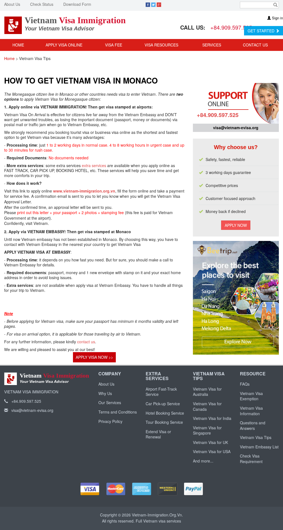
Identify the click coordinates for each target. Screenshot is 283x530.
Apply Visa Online (64, 45)
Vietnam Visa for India (212, 418)
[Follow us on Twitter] (153, 4)
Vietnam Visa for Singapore (207, 430)
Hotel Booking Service (165, 413)
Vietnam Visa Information (251, 410)
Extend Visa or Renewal (158, 434)
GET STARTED (262, 30)
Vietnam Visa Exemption (251, 396)
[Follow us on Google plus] (159, 4)
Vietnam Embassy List (259, 447)
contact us (86, 341)
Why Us (105, 393)
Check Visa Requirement (251, 458)
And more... (203, 461)
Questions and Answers (252, 425)
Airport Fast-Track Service (161, 391)
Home (18, 45)
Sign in (277, 17)
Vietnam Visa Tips (255, 437)
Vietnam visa (154, 521)
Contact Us (255, 45)
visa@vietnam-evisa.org (235, 127)
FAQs (245, 384)
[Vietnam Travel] (236, 247)
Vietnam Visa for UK (210, 442)
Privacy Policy (110, 421)
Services (212, 45)
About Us (12, 4)
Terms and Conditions (117, 412)
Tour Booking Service (164, 422)
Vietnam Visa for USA (211, 451)
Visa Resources (162, 45)
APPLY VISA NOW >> (94, 357)
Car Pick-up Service (163, 403)
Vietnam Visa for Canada (207, 406)
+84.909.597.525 (231, 27)
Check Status (41, 4)
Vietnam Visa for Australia (207, 391)
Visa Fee (113, 45)
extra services (94, 165)
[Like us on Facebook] (148, 4)
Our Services (109, 402)
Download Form (77, 4)
